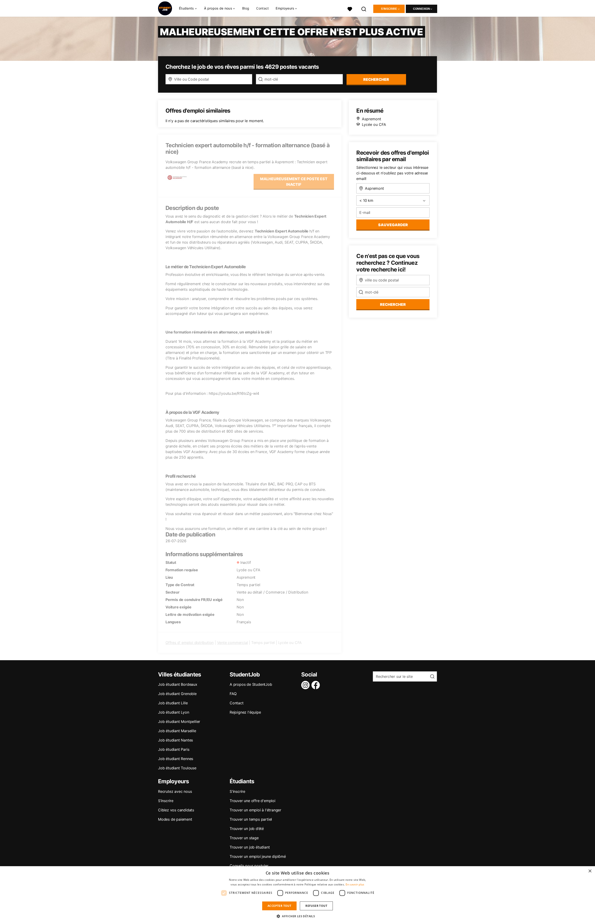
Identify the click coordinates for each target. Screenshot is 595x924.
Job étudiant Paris (173, 749)
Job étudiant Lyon (173, 712)
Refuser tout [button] (316, 906)
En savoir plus (355, 884)
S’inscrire (165, 800)
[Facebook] (316, 685)
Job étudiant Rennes (175, 758)
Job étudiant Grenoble (177, 693)
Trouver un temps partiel (251, 819)
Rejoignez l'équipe (245, 712)
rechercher (376, 79)
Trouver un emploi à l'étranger (255, 810)
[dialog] (297, 895)
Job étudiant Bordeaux (177, 684)
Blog (245, 8)
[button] (297, 916)
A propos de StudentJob (251, 684)
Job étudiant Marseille (177, 730)
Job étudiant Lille (173, 703)
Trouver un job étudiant (250, 847)
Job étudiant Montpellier (179, 721)
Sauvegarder (393, 224)
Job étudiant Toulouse (177, 768)
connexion (421, 8)
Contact (262, 8)
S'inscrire (389, 8)
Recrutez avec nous (175, 791)
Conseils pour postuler (249, 865)
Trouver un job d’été (247, 828)
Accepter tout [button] (279, 906)
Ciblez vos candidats (176, 810)
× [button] (590, 871)
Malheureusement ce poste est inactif (293, 181)
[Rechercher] (364, 8)
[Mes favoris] (350, 8)
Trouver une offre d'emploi (252, 800)
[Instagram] (306, 685)
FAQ (233, 693)
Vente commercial (232, 642)
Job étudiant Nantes (175, 740)
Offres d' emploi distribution (189, 642)
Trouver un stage (244, 838)
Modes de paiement (175, 819)
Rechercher (393, 304)
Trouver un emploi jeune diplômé (258, 856)
